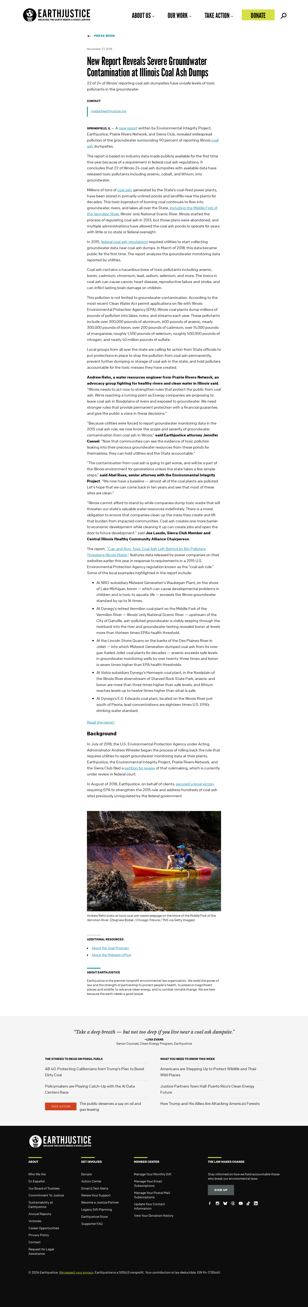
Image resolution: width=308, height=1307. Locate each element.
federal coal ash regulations (124, 241)
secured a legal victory (195, 784)
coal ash (124, 189)
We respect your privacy (76, 1272)
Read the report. (101, 722)
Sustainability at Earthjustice (40, 1204)
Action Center (91, 1181)
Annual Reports (39, 1214)
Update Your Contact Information (149, 1206)
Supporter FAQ (92, 1224)
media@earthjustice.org (108, 111)
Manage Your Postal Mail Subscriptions (152, 1195)
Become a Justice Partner (100, 1202)
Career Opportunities (43, 1228)
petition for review (139, 768)
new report (128, 128)
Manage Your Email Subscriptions (148, 1183)
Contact (34, 1242)
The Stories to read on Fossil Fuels (74, 1059)
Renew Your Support (96, 1195)
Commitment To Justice (46, 1195)
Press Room (104, 36)
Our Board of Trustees (44, 1188)
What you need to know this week (187, 1059)
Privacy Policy (38, 1235)
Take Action (217, 15)
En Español (36, 1181)
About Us (141, 15)
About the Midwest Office (111, 955)
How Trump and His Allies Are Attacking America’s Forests (210, 1103)
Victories (34, 1221)
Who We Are (37, 1174)
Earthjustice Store (94, 1216)
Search (283, 14)
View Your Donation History (153, 1215)
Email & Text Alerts (94, 1188)
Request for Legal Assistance (41, 1251)
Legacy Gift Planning (96, 1209)
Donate (258, 15)
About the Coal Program (110, 948)
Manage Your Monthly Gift (152, 1174)
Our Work (178, 15)
